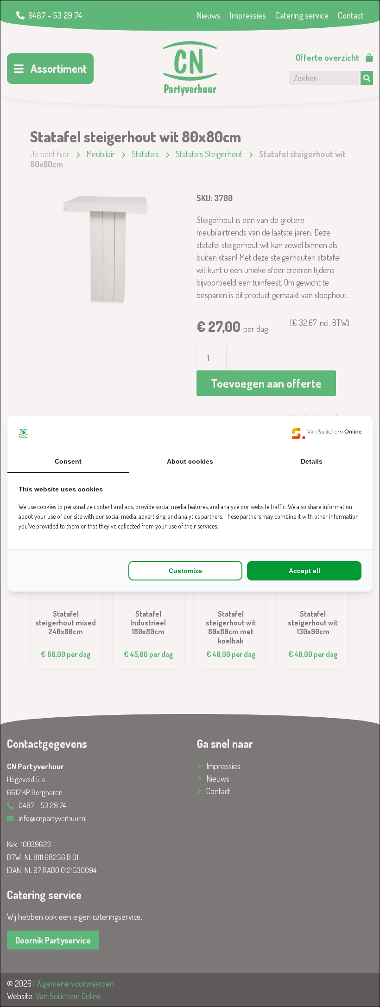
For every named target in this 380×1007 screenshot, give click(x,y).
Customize (185, 570)
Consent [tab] (68, 461)
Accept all (304, 570)
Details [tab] (312, 461)
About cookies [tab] (190, 461)
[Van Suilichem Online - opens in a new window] (326, 433)
